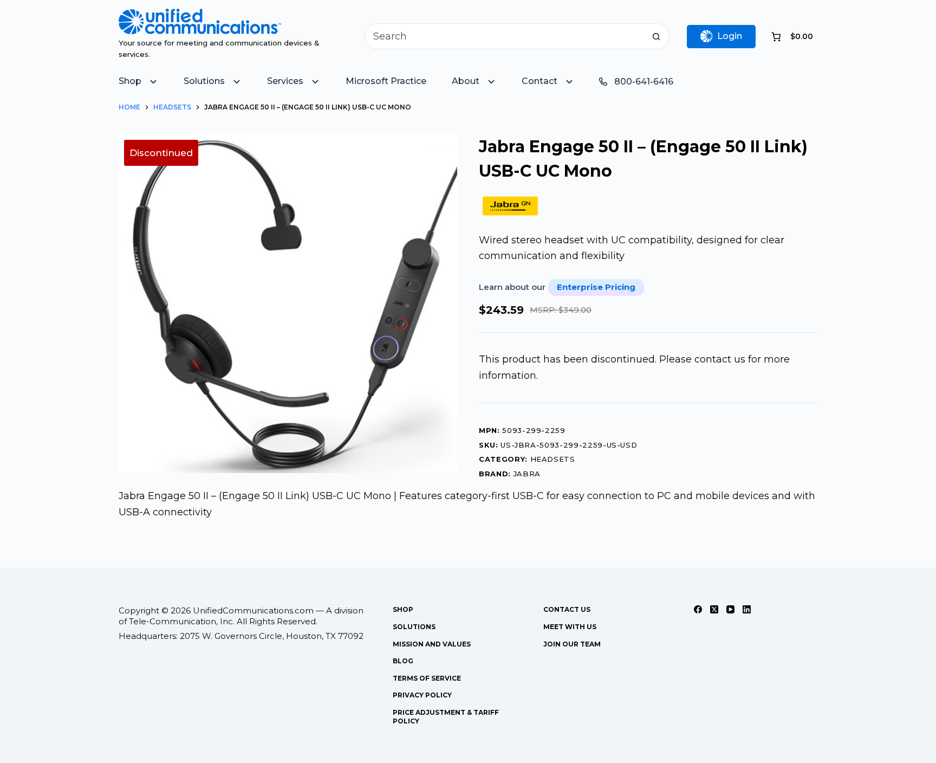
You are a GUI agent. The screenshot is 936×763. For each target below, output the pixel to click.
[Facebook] (698, 609)
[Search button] (656, 36)
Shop (403, 609)
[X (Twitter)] (714, 609)
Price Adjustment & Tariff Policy (446, 716)
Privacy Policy (422, 695)
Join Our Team (572, 644)
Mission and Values (432, 644)
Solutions (414, 627)
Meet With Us (569, 627)
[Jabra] (510, 206)
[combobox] (504, 36)
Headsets (552, 459)
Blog (403, 661)
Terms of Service (427, 678)
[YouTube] (730, 609)
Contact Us (566, 609)
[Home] (200, 16)
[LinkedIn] (747, 609)
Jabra (527, 473)
